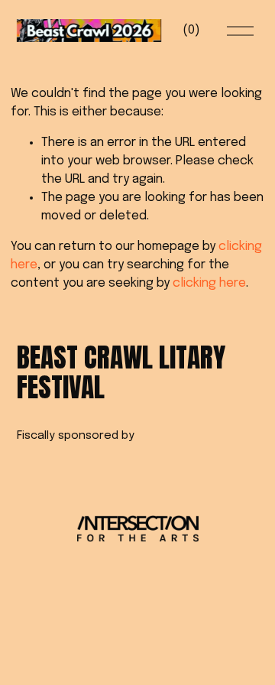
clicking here (209, 283)
